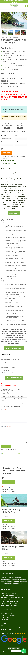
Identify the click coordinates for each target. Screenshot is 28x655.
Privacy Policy (19, 653)
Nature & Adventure (6, 613)
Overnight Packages (12, 37)
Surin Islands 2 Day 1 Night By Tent (12, 510)
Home (2, 37)
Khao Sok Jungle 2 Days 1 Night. (13, 547)
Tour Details (8, 482)
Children (3, 141)
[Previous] (3, 20)
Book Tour (7, 153)
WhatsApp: (10, 595)
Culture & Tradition (6, 617)
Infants (16, 141)
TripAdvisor (13, 605)
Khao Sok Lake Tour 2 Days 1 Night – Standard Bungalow (13, 471)
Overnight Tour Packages (8, 615)
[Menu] (1, 6)
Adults (16, 135)
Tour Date (3, 135)
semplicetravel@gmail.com (10, 601)
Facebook (5, 605)
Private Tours (4, 619)
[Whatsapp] (24, 651)
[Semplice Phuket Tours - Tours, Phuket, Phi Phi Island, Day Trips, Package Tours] (14, 6)
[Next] (24, 20)
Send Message (6, 446)
